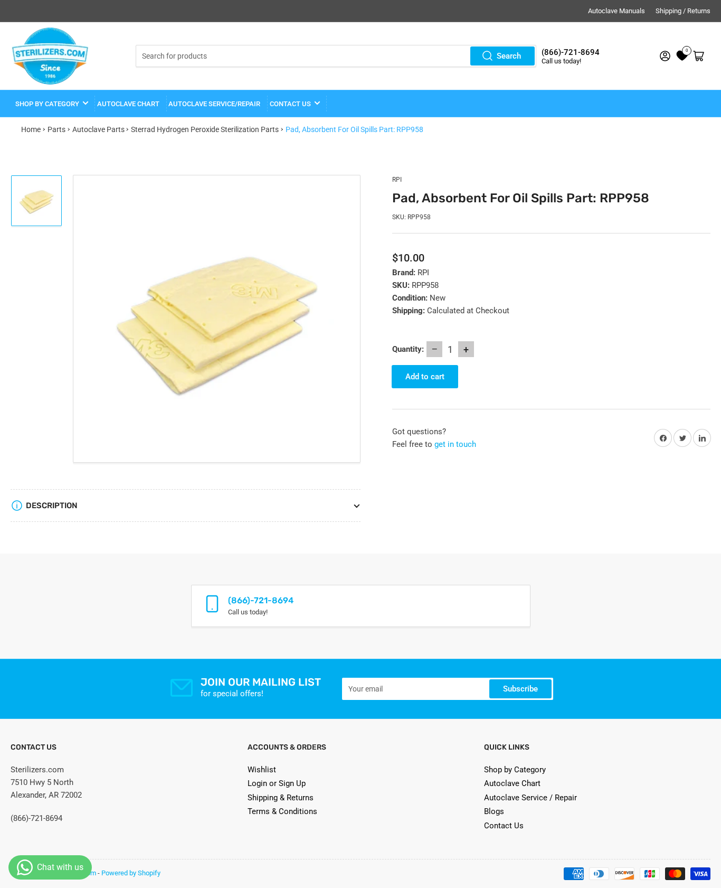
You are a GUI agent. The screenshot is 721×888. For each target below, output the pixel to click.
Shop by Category (47, 104)
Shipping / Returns (683, 11)
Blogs (494, 811)
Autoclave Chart (512, 783)
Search (509, 56)
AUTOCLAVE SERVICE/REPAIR (214, 104)
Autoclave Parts (98, 129)
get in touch (455, 444)
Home (31, 129)
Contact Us (504, 825)
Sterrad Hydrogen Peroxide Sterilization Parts (205, 129)
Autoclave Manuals (616, 11)
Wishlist (262, 769)
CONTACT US (290, 104)
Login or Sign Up (277, 783)
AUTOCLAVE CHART (128, 104)
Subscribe (520, 689)
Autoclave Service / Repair (530, 797)
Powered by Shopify (130, 873)
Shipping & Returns (281, 797)
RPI (397, 179)
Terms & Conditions (282, 811)
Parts (56, 129)
